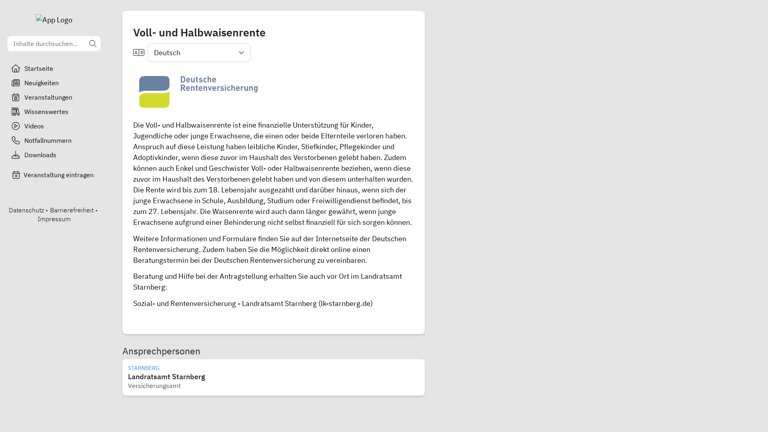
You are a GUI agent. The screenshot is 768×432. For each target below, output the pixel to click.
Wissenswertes (46, 112)
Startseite (38, 68)
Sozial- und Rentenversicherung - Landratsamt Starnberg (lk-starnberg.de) (253, 303)
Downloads (40, 155)
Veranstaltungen (48, 97)
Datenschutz (26, 210)
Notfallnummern (48, 140)
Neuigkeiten (41, 83)
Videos (34, 126)
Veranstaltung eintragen (59, 175)
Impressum (54, 219)
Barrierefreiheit (72, 210)
